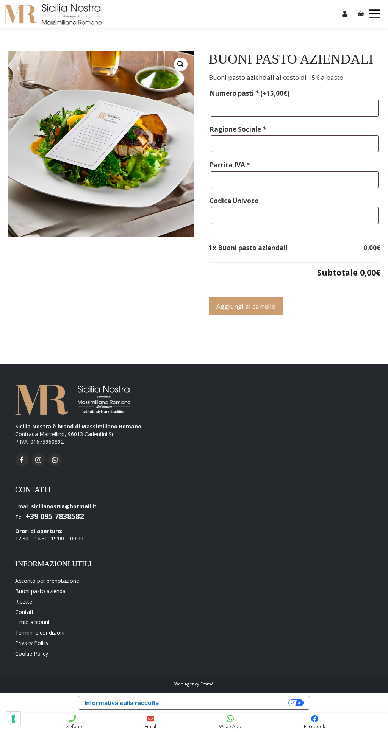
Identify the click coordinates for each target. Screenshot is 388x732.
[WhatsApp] (56, 464)
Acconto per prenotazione (47, 580)
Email (150, 726)
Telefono (72, 726)
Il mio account (32, 622)
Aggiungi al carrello (245, 306)
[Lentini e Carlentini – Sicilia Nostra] (53, 14)
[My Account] (345, 14)
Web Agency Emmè (194, 684)
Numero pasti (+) (249, 93)
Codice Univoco (234, 200)
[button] (181, 64)
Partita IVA (230, 164)
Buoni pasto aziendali (41, 591)
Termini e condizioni (39, 632)
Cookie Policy (31, 653)
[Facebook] (23, 464)
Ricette (23, 601)
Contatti (25, 611)
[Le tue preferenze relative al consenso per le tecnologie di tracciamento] (13, 719)
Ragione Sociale (238, 129)
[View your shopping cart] (361, 14)
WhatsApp (230, 726)
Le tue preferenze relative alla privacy (227, 703)
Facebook (314, 726)
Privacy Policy (31, 642)
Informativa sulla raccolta (121, 703)
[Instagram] (40, 464)
